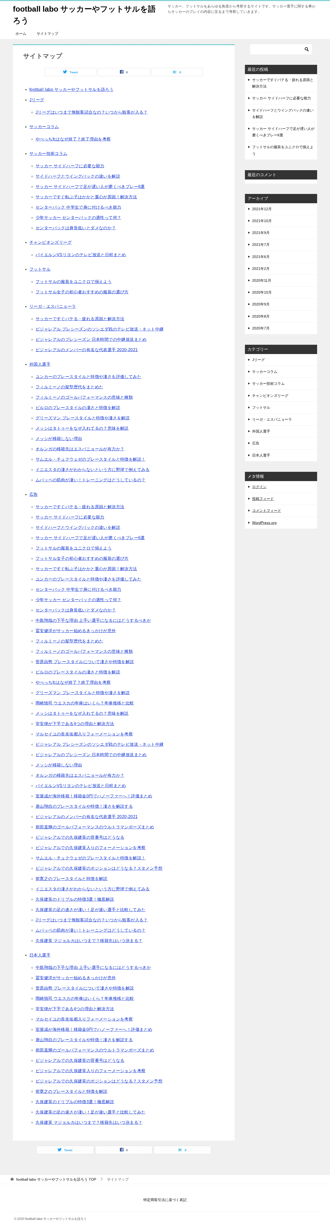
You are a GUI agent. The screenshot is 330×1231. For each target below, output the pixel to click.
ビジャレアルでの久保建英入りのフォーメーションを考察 (90, 847)
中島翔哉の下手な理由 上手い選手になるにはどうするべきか (93, 620)
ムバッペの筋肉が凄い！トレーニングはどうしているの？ (90, 480)
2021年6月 (261, 257)
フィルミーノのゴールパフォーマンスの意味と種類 (84, 397)
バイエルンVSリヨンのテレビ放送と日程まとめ (81, 255)
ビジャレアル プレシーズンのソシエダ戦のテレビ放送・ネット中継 (99, 329)
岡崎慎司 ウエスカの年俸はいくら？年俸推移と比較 (85, 703)
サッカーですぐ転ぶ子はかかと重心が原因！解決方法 (86, 197)
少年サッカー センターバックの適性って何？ (78, 217)
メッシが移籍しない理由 (59, 438)
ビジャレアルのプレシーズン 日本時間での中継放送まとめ (91, 339)
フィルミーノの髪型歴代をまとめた (69, 387)
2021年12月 (262, 209)
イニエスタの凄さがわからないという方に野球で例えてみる (93, 469)
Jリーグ (36, 100)
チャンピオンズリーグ (50, 242)
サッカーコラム (44, 126)
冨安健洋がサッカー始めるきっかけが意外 (76, 631)
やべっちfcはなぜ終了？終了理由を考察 (73, 139)
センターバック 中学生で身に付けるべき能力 (78, 207)
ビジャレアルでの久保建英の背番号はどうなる (80, 837)
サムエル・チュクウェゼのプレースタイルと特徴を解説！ (90, 459)
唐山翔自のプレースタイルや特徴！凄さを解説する (84, 806)
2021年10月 (262, 221)
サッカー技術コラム (48, 153)
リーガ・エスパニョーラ (52, 306)
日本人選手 (40, 955)
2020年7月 (261, 328)
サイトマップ (47, 34)
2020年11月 (261, 280)
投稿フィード (263, 499)
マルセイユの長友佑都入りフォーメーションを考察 (84, 734)
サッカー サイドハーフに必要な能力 (70, 166)
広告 (33, 494)
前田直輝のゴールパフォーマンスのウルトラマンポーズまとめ (95, 827)
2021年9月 (261, 233)
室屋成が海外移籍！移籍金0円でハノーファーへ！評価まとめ (94, 796)
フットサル (40, 269)
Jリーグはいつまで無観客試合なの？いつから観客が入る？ (92, 112)
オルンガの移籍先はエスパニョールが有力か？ (80, 449)
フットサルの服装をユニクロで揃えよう (74, 281)
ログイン (259, 487)
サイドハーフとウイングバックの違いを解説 (78, 176)
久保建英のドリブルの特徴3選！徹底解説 (75, 899)
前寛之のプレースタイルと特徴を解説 (72, 878)
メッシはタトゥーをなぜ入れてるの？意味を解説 (82, 428)
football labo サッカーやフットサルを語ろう (71, 89)
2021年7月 (261, 244)
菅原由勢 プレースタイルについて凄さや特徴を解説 (85, 662)
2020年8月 (261, 316)
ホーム (20, 34)
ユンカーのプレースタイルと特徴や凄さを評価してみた (88, 376)
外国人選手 (40, 364)
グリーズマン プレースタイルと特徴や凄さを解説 (83, 418)
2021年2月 (261, 268)
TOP (56, 1179)
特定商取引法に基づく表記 (165, 1200)
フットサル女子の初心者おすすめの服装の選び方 (82, 292)
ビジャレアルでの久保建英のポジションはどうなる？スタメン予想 (99, 868)
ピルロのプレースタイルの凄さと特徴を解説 (78, 407)
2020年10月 (262, 292)
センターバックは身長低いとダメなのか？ (76, 228)
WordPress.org (264, 523)
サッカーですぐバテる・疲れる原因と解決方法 (80, 319)
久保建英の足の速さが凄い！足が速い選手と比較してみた (90, 909)
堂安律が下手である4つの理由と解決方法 (75, 724)
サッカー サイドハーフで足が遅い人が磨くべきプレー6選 (90, 186)
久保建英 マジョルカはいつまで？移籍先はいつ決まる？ (89, 940)
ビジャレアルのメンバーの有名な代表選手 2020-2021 (87, 350)
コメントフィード (266, 510)
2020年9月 (261, 304)
